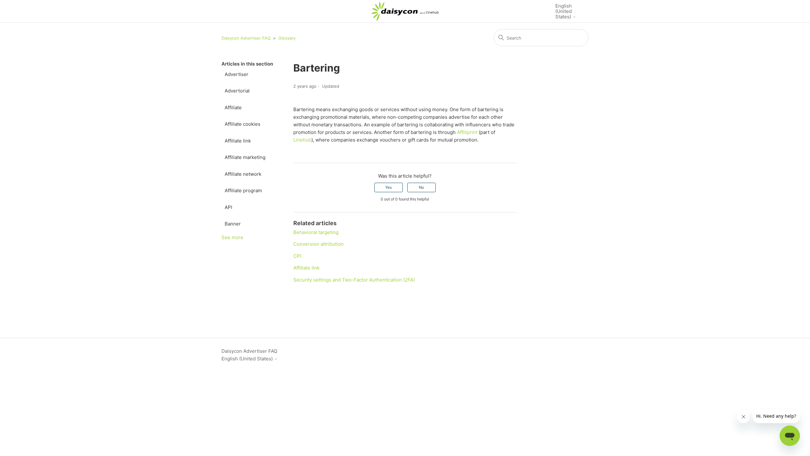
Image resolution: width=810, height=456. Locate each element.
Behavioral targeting (316, 232)
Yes (388, 187)
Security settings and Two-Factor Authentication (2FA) (354, 280)
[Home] (405, 11)
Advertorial (237, 91)
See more (232, 237)
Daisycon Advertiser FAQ (246, 38)
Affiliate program (243, 190)
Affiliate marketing (245, 157)
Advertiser (236, 74)
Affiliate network (243, 174)
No (421, 187)
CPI (297, 256)
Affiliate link (238, 141)
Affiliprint (467, 132)
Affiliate (233, 107)
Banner (233, 224)
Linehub (302, 140)
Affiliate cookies (242, 124)
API (228, 207)
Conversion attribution (318, 244)
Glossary (287, 38)
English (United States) (563, 11)
